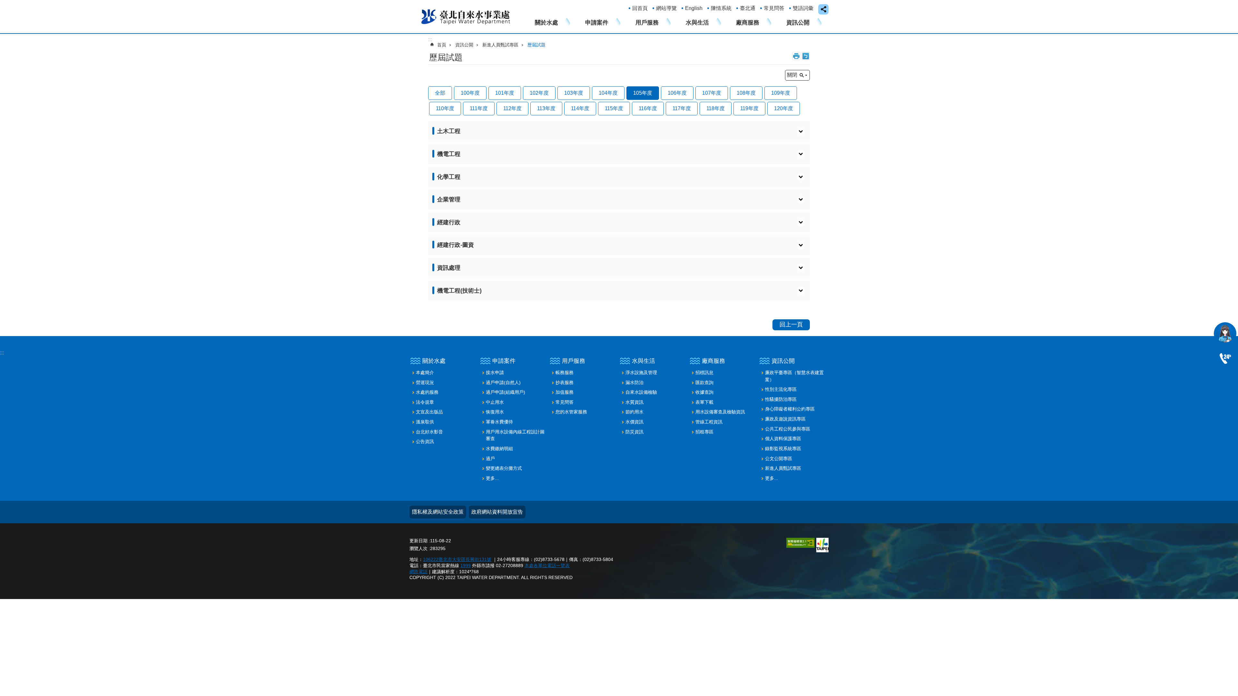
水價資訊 (634, 421)
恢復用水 (495, 411)
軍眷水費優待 (499, 421)
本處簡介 (425, 372)
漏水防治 (634, 382)
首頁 (441, 44)
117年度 (682, 108)
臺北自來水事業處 (465, 16)
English (694, 8)
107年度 (711, 93)
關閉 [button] (792, 75)
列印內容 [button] (796, 56)
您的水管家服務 (571, 411)
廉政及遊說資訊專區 (785, 418)
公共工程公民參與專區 (787, 428)
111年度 (479, 108)
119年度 (749, 108)
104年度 (608, 93)
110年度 (445, 108)
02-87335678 (1225, 358)
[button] (619, 131)
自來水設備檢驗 (641, 392)
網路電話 (418, 571)
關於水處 (546, 22)
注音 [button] (805, 56)
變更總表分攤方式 (504, 468)
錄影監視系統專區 (783, 448)
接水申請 (495, 372)
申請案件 (596, 22)
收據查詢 (704, 392)
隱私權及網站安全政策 (438, 512)
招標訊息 (704, 372)
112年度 (512, 108)
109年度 (780, 93)
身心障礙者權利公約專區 (790, 408)
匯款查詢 (704, 382)
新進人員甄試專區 (500, 44)
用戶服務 (647, 22)
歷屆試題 (536, 44)
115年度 (614, 108)
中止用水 (495, 402)
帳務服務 (564, 372)
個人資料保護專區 (783, 438)
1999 (465, 565)
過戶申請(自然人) (503, 382)
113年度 (546, 108)
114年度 (580, 108)
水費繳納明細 (499, 448)
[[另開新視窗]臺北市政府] (822, 545)
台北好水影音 (429, 431)
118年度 (715, 108)
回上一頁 (791, 324)
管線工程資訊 (708, 421)
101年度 (504, 93)
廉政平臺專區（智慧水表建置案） (794, 376)
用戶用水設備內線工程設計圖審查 (515, 435)
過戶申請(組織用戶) (505, 392)
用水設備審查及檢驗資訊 (720, 411)
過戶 (490, 458)
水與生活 (697, 22)
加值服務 (564, 392)
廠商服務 (747, 22)
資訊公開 (798, 22)
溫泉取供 (425, 421)
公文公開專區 (778, 458)
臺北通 (747, 8)
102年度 (539, 93)
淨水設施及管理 (641, 372)
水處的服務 (427, 392)
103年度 (573, 93)
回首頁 (640, 8)
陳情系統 (721, 8)
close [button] (823, 9)
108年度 (746, 93)
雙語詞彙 (803, 8)
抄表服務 (564, 382)
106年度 (677, 93)
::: (2, 352)
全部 (440, 93)
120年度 (783, 108)
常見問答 (774, 8)
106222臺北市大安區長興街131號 (457, 559)
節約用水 (634, 411)
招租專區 (704, 431)
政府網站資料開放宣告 (497, 512)
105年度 (642, 93)
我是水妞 (1225, 333)
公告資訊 (425, 441)
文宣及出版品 (429, 411)
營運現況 (425, 382)
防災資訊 (634, 431)
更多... (492, 478)
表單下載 (704, 402)
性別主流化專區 (781, 389)
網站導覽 (666, 8)
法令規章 (425, 402)
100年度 (470, 93)
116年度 (648, 108)
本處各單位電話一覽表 (547, 565)
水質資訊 (634, 402)
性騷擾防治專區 (781, 399)
